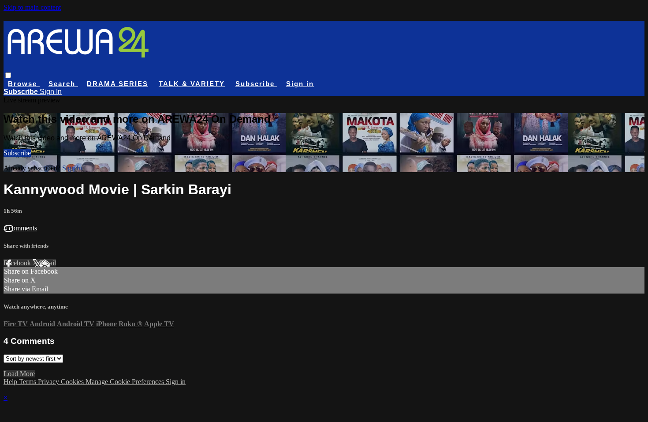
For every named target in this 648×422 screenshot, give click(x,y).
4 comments (20, 228)
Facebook (18, 263)
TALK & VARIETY (192, 83)
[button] (8, 75)
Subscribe (17, 153)
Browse (24, 83)
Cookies (73, 381)
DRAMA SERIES (117, 83)
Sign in (300, 83)
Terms (28, 381)
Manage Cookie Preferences (126, 381)
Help (11, 381)
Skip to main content (32, 7)
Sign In (51, 91)
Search (63, 83)
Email (48, 263)
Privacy (49, 381)
